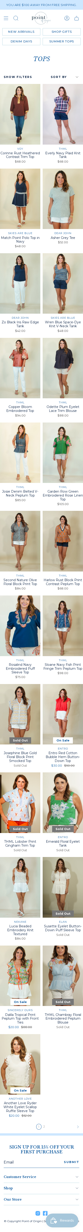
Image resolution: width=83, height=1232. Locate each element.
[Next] (64, 1127)
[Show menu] (6, 18)
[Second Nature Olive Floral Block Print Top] (20, 541)
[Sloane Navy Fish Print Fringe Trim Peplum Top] (63, 625)
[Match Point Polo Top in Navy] (20, 199)
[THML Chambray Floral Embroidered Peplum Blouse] (63, 976)
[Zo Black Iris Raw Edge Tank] (20, 283)
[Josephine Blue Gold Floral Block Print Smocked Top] (20, 714)
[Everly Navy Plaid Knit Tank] (63, 114)
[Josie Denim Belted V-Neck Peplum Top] (20, 453)
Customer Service (20, 1177)
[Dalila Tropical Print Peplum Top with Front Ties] (20, 976)
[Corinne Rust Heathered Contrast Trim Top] (20, 114)
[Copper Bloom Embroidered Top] (20, 368)
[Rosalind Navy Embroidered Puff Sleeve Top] (20, 625)
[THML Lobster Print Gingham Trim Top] (20, 802)
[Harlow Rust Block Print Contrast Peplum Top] (63, 541)
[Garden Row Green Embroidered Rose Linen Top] (63, 453)
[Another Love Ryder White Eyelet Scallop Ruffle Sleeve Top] (20, 1064)
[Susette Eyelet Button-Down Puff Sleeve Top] (63, 887)
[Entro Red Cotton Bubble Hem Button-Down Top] (63, 714)
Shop (8, 1188)
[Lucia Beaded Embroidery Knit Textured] (20, 887)
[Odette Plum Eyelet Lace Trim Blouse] (63, 368)
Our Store (13, 1199)
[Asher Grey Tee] (63, 199)
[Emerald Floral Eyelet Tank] (63, 802)
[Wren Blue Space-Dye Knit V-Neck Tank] (63, 283)
